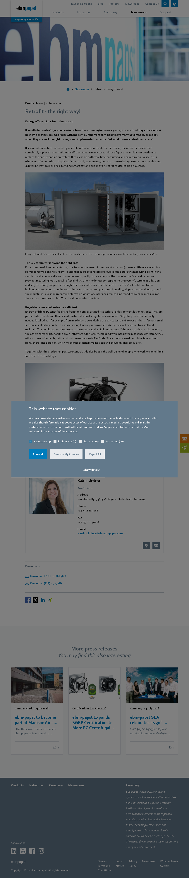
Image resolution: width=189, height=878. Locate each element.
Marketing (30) (115, 441)
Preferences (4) (67, 441)
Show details (91, 469)
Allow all (38, 454)
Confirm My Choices (66, 454)
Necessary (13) (42, 441)
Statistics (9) (91, 441)
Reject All (95, 454)
